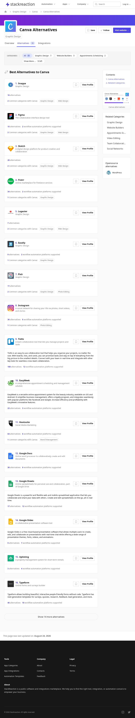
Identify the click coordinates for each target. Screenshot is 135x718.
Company (81, 4)
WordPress (117, 172)
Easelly (21, 242)
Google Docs (25, 453)
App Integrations (11, 671)
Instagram (23, 305)
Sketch (21, 146)
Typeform (24, 582)
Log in (127, 4)
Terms (72, 671)
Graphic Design (19, 11)
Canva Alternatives (116, 79)
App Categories (11, 665)
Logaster (22, 211)
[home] (5, 12)
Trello (21, 339)
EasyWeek (24, 380)
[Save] (76, 84)
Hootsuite (24, 422)
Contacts (41, 671)
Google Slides (26, 520)
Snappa (22, 83)
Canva (35, 11)
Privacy (73, 665)
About (39, 665)
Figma (21, 114)
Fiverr (21, 179)
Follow (106, 30)
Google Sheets (26, 481)
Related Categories (116, 83)
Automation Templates (14, 676)
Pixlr (20, 274)
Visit (122, 30)
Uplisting (24, 556)
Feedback (41, 676)
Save (93, 30)
